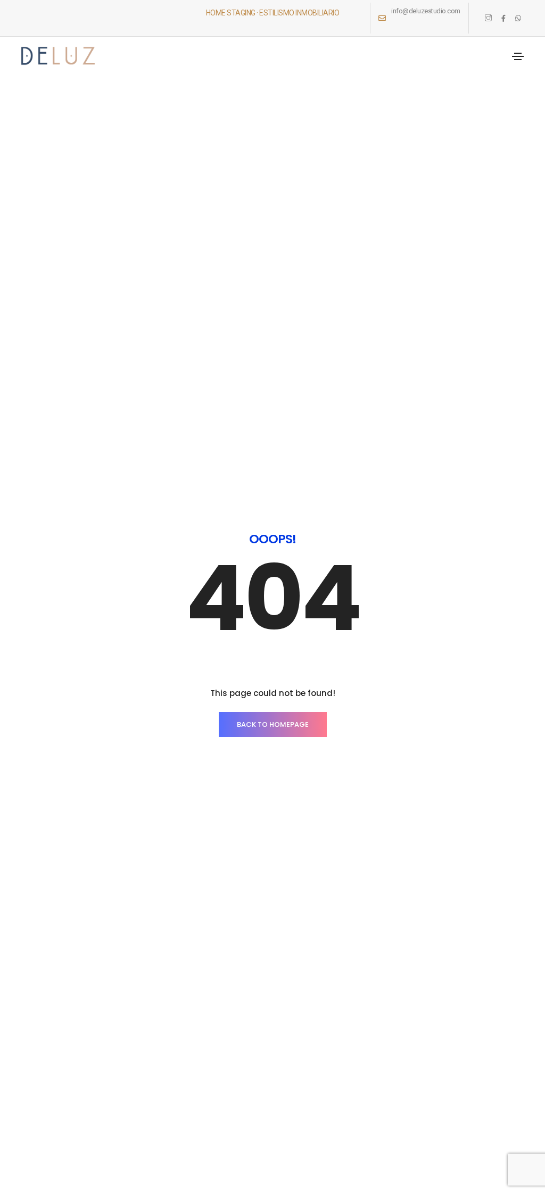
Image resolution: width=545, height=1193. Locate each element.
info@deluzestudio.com (425, 11)
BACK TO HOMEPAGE (273, 724)
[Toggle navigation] (518, 56)
